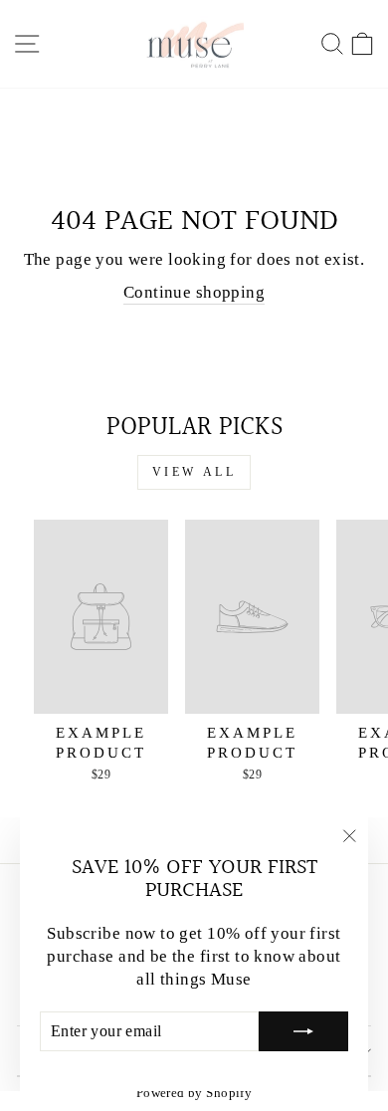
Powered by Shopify (194, 1093)
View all (194, 472)
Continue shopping (194, 292)
